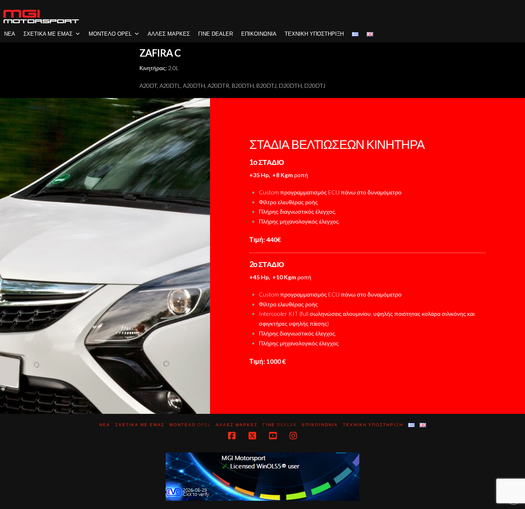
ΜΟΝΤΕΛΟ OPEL (110, 34)
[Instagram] (293, 435)
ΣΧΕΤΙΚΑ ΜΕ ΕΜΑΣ (48, 34)
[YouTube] (272, 435)
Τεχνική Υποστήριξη (314, 34)
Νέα (9, 34)
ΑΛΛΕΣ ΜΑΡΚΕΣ (169, 34)
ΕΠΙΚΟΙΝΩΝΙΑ (258, 34)
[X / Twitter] (252, 435)
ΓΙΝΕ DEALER (215, 34)
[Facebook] (231, 435)
